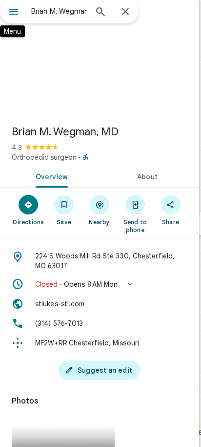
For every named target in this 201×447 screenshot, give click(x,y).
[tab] (50, 176)
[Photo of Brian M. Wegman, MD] (99, 58)
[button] (99, 284)
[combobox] (59, 11)
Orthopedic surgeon (44, 157)
